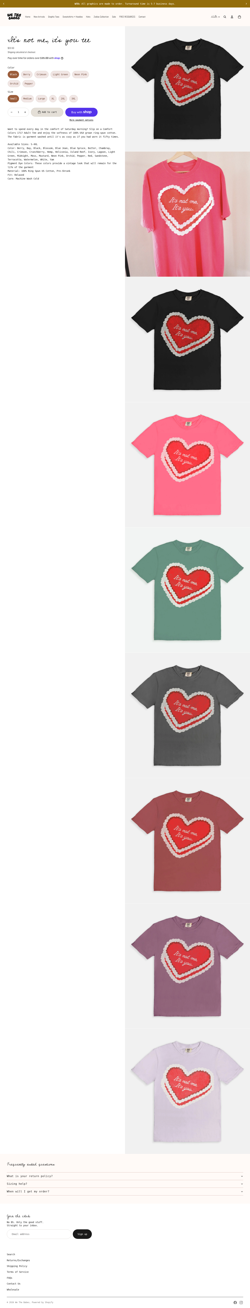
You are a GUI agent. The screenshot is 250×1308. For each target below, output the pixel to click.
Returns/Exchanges (18, 1260)
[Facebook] (235, 1303)
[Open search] (225, 17)
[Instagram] (241, 1303)
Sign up (82, 1234)
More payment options (81, 120)
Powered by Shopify (42, 1302)
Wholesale (13, 1289)
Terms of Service (18, 1272)
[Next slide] (246, 3)
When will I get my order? (28, 1191)
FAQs (9, 1278)
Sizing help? (17, 1183)
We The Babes (22, 1302)
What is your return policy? (30, 1176)
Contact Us (13, 1283)
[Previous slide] (3, 3)
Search (11, 1254)
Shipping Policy (17, 1266)
